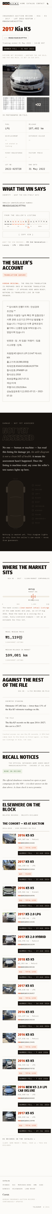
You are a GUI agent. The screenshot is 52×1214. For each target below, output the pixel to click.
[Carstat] (11, 3)
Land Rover (30, 1189)
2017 (7, 19)
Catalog (30, 3)
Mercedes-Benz (24, 1185)
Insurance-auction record (18, 16)
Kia (39, 16)
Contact (40, 3)
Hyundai (6, 1185)
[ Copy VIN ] (26, 235)
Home (22, 3)
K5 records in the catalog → (19, 1139)
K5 (45, 16)
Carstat (6, 1194)
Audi (41, 1185)
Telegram (37, 1207)
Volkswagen (17, 1189)
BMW (35, 1185)
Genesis (6, 1189)
